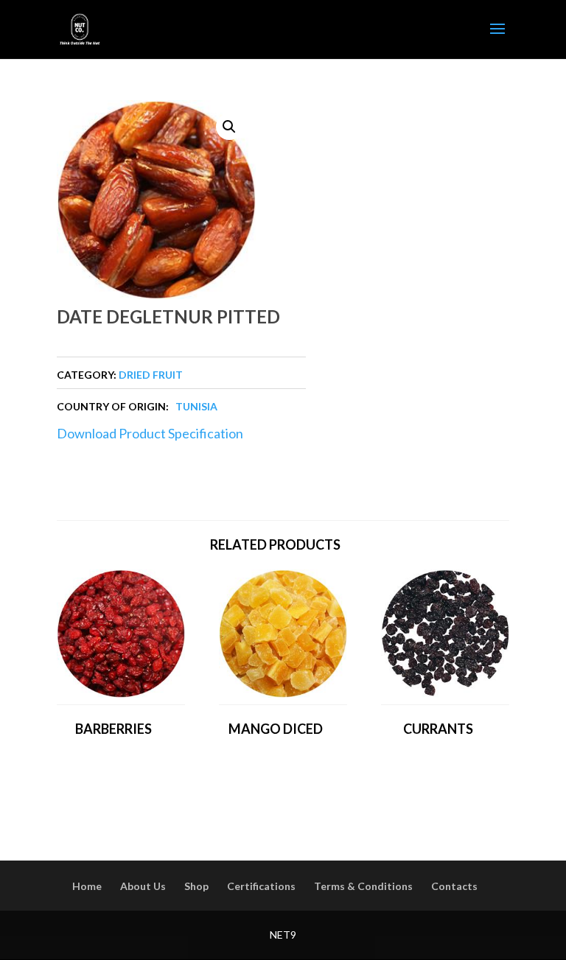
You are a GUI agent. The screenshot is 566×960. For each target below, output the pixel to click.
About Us (143, 886)
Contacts (454, 886)
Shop (196, 886)
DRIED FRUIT (151, 374)
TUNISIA (196, 406)
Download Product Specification (150, 433)
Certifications (261, 886)
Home (87, 886)
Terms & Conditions (363, 886)
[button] (229, 126)
